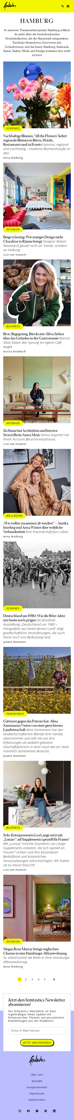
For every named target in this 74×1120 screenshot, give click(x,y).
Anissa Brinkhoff (14, 351)
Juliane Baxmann (14, 642)
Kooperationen (37, 1087)
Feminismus (15, 713)
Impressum (37, 1093)
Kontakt (37, 1081)
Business (13, 326)
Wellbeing (14, 515)
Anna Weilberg (13, 157)
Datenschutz (37, 1099)
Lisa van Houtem (14, 254)
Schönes (13, 128)
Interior (13, 229)
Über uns (37, 1074)
